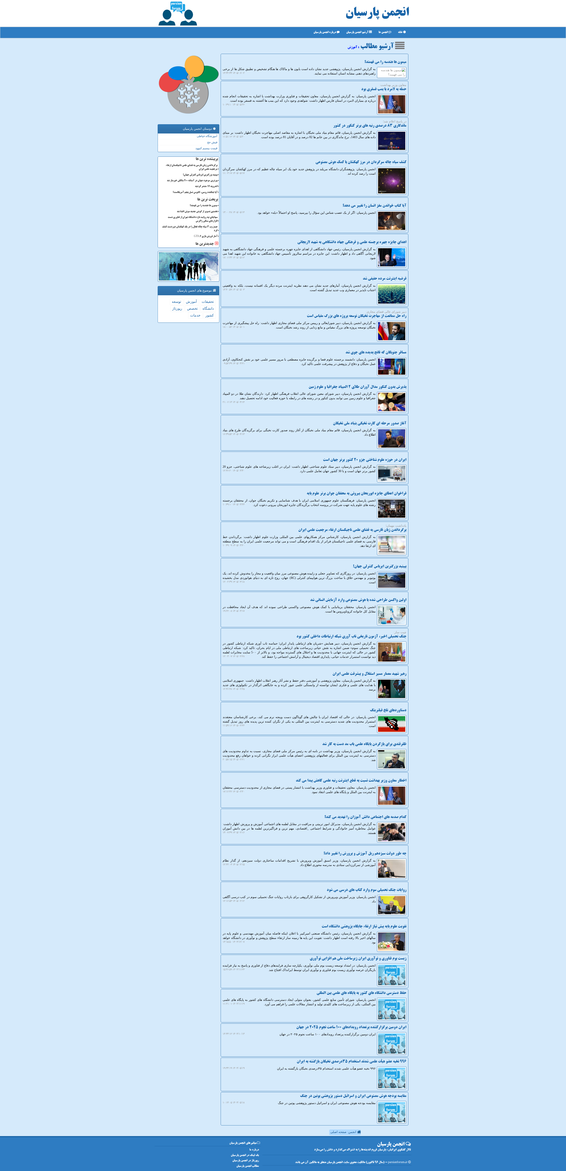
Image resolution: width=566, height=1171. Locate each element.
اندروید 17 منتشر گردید (206, 186)
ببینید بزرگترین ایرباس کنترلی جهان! (200, 175)
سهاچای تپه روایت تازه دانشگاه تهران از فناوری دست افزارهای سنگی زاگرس (193, 219)
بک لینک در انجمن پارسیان (245, 1155)
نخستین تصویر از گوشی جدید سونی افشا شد (197, 211)
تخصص (192, 308)
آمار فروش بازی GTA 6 (206, 236)
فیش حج (212, 142)
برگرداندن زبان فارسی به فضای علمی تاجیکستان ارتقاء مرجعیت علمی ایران (192, 167)
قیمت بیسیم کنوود (206, 148)
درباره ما (254, 1149)
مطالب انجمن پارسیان (247, 1166)
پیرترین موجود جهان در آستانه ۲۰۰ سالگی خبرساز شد (192, 180)
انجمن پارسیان (377, 13)
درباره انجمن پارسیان (325, 32)
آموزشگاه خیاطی (207, 136)
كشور (209, 315)
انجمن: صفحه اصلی (343, 1132)
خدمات (195, 315)
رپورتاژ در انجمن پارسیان (245, 1160)
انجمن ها (383, 32)
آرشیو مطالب (377, 46)
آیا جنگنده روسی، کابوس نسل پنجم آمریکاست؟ (195, 192)
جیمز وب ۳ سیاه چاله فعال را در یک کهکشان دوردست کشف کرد (190, 229)
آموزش (191, 301)
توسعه (176, 301)
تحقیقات (208, 301)
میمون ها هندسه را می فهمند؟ (204, 205)
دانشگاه (208, 308)
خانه (400, 32)
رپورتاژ (177, 308)
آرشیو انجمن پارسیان (357, 32)
